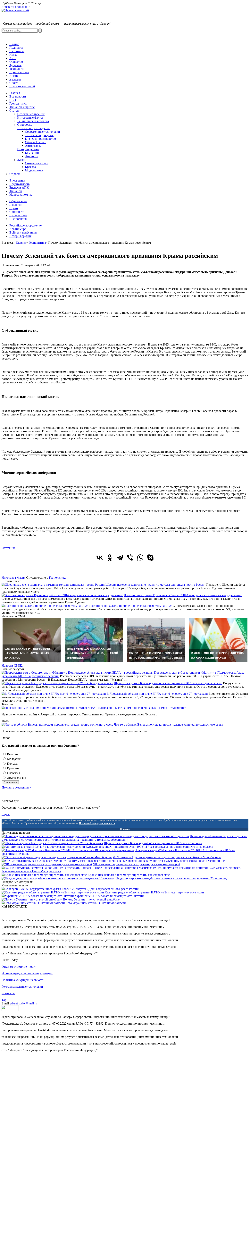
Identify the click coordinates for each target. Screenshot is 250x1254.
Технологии (17, 68)
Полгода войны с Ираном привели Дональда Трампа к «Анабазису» (142, 707)
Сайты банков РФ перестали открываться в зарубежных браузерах (27, 653)
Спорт (13, 82)
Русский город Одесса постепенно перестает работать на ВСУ (130, 605)
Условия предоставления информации (27, 973)
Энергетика (17, 180)
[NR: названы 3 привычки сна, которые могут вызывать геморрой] (47, 864)
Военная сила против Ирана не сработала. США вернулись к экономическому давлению (183, 595)
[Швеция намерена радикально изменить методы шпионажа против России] (53, 584)
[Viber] (130, 557)
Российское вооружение (25, 225)
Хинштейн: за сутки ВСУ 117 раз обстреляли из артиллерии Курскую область (161, 846)
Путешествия (18, 215)
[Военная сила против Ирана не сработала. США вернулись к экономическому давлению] (62, 595)
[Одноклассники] (109, 557)
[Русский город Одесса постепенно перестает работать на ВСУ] (45, 605)
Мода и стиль (34, 170)
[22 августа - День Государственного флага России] (36, 889)
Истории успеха (28, 149)
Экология (15, 204)
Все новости (17, 96)
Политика (16, 47)
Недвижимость (19, 184)
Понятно (125, 829)
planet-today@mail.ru (23, 1003)
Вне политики (19, 218)
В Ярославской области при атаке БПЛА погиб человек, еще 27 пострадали (157, 693)
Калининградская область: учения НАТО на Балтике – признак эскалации (154, 892)
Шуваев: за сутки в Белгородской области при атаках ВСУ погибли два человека (168, 683)
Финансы (15, 191)
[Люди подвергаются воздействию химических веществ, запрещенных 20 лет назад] (58, 878)
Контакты (8, 993)
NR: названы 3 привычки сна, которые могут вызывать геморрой (136, 864)
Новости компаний (22, 86)
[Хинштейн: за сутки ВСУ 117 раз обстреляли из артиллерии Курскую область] (55, 846)
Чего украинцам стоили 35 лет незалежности (96, 903)
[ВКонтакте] (99, 557)
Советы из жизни (36, 163)
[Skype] (150, 557)
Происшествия (19, 72)
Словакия (13, 773)
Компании (32, 152)
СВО (12, 100)
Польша (12, 763)
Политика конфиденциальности (23, 980)
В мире (14, 44)
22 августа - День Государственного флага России (105, 889)
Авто (12, 58)
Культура (15, 79)
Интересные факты (30, 117)
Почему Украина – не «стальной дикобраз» (91, 899)
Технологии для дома (39, 135)
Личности (31, 156)
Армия (13, 75)
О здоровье (24, 124)
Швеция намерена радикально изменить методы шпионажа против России (155, 584)
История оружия (20, 236)
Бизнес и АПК (19, 187)
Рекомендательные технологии (22, 986)
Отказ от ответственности (19, 966)
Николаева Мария (13, 577)
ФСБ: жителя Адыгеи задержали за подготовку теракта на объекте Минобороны (167, 857)
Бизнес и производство (40, 138)
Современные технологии (42, 131)
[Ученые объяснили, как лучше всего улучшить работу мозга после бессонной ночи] (59, 860)
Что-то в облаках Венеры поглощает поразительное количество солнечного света (168, 724)
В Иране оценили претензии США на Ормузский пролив (217, 655)
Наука (13, 54)
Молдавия (13, 759)
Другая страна (16, 777)
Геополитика (18, 103)
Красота (30, 166)
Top (4, 1000)
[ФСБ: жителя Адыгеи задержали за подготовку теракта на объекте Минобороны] (57, 857)
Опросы (14, 173)
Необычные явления (31, 114)
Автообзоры (33, 145)
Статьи (14, 110)
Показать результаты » (16, 787)
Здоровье (15, 65)
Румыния (12, 768)
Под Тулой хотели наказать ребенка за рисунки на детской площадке (92, 653)
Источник (8, 548)
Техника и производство (33, 128)
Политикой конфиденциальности (97, 823)
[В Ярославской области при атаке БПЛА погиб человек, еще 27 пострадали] (54, 693)
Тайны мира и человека (33, 121)
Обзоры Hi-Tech (35, 142)
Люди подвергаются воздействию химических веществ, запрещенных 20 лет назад (171, 878)
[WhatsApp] (140, 557)
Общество (16, 61)
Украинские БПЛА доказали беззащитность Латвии (109, 896)
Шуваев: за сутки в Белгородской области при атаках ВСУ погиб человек (153, 843)
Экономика (16, 51)
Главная (14, 93)
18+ (33, 6)
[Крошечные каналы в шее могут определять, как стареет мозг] (44, 874)
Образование (18, 201)
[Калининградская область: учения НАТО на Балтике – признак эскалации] (53, 892)
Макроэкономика (20, 194)
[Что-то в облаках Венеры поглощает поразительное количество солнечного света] (57, 724)
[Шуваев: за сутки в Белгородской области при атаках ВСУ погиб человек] (52, 843)
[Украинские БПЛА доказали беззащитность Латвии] (38, 896)
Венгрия (12, 754)
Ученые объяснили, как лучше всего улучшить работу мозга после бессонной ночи (171, 860)
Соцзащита (16, 211)
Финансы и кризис (22, 107)
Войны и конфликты (23, 232)
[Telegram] (120, 557)
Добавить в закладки (15, 6)
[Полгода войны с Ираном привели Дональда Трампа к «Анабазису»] (49, 707)
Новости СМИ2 (12, 665)
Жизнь (21, 159)
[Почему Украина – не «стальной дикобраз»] (32, 899)
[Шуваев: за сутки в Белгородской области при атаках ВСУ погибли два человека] (57, 683)
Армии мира (17, 229)
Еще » (6, 814)
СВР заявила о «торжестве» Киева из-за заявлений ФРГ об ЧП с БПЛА (155, 655)
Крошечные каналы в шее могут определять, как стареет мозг (129, 874)
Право (13, 208)
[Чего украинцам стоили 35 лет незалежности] (33, 903)
